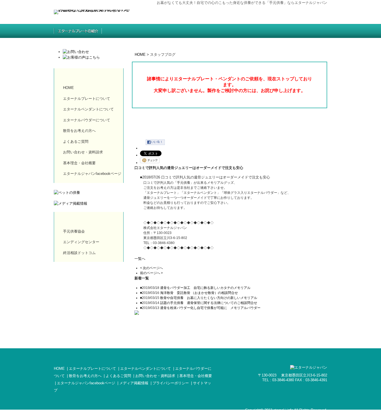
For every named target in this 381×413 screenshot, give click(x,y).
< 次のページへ (151, 268)
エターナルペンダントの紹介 (128, 31)
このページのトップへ (316, 338)
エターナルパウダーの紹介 (179, 31)
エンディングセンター (81, 242)
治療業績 (269, 31)
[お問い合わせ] (76, 52)
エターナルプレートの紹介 (78, 31)
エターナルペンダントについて (88, 109)
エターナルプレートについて (86, 98)
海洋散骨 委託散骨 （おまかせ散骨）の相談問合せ (199, 293)
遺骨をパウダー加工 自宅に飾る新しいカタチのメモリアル (205, 288)
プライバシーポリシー (171, 383)
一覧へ (139, 259)
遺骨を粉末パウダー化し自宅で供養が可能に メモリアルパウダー (210, 308)
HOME (140, 54)
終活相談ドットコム (79, 253)
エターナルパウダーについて (86, 120)
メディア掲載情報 (133, 383)
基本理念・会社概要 (79, 163)
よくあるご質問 (308, 31)
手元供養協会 (74, 231)
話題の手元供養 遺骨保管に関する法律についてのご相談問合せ (208, 303)
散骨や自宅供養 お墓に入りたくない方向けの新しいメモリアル (208, 298)
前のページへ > (151, 273)
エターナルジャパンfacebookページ (92, 174)
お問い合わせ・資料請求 (83, 152)
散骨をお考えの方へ (226, 31)
